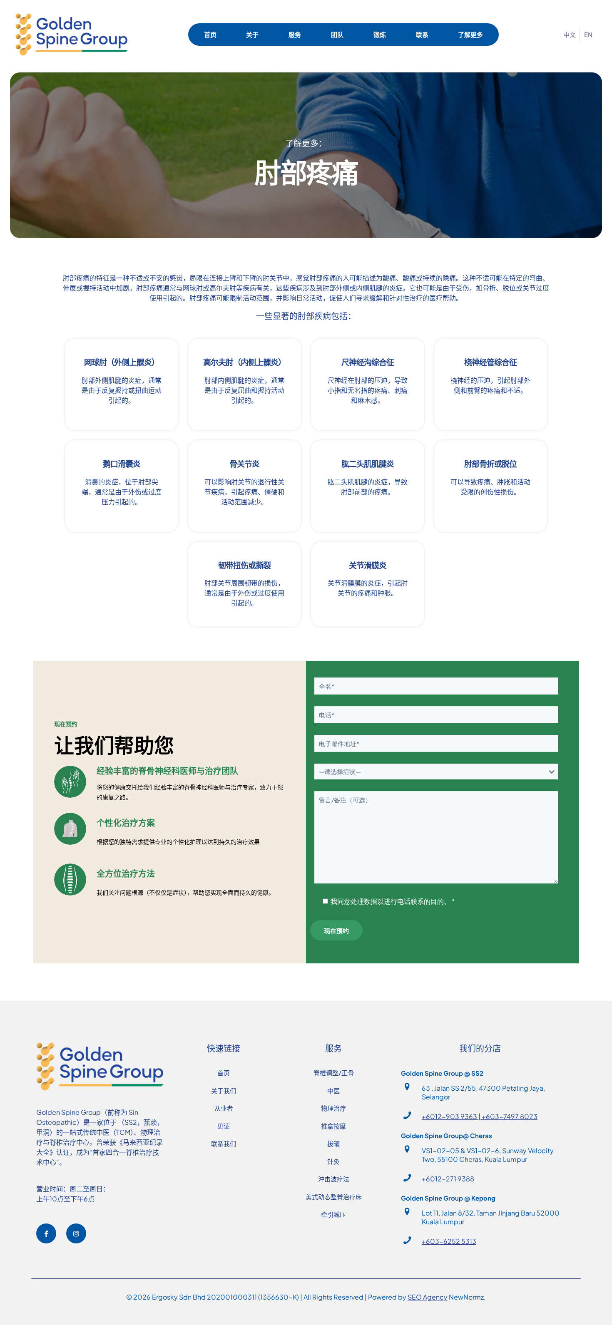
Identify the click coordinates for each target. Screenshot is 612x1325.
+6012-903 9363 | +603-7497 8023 (479, 1116)
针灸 (333, 1161)
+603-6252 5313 (449, 1241)
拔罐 (333, 1143)
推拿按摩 (333, 1126)
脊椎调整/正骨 (333, 1073)
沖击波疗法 (333, 1179)
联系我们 (223, 1143)
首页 (223, 1073)
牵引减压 (333, 1214)
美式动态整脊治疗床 (334, 1197)
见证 (223, 1126)
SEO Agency (428, 1297)
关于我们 (223, 1090)
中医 (333, 1090)
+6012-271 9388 (448, 1178)
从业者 (223, 1108)
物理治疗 (333, 1108)
